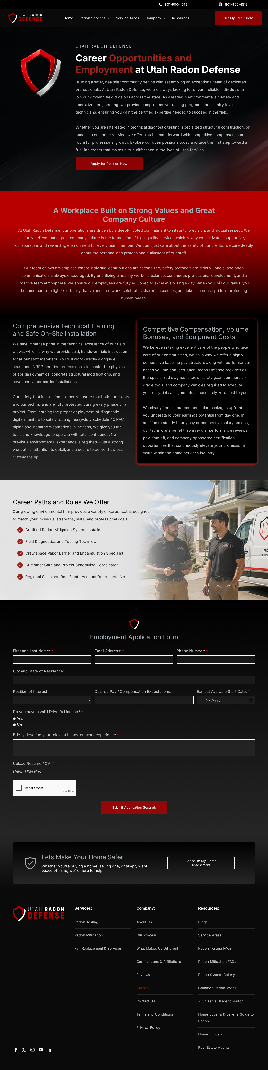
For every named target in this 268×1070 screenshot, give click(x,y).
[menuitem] (68, 18)
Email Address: (108, 651)
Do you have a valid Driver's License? (46, 712)
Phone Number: (191, 651)
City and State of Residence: (38, 671)
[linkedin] (49, 1050)
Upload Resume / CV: (32, 763)
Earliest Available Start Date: (222, 691)
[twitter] (24, 1050)
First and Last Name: (31, 651)
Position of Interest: (30, 691)
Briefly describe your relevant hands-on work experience (64, 735)
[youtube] (41, 1050)
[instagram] (32, 1050)
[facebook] (16, 1050)
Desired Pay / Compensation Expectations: (133, 691)
